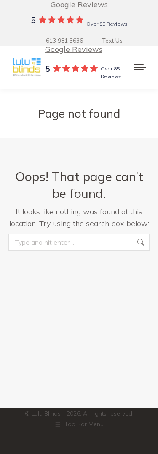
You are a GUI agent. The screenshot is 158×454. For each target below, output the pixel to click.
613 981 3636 (64, 40)
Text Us (112, 40)
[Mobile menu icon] (140, 67)
